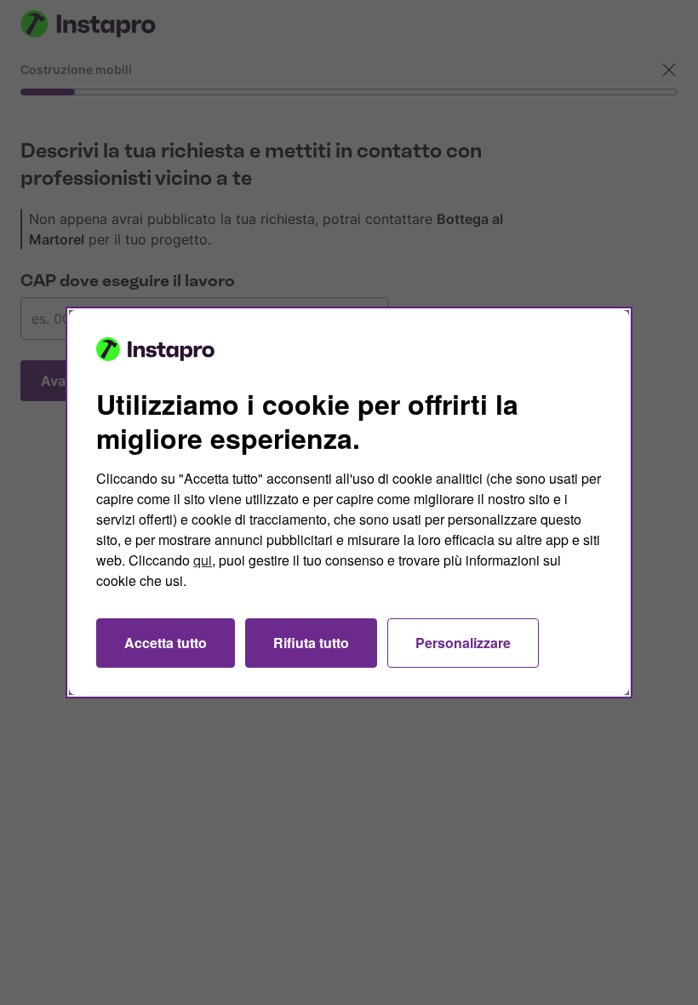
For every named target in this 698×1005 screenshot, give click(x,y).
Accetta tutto (165, 642)
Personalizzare (463, 642)
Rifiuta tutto (311, 642)
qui (202, 560)
